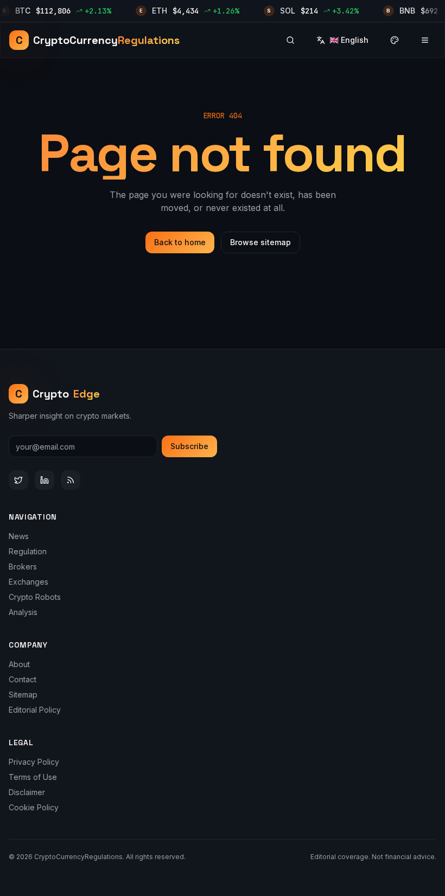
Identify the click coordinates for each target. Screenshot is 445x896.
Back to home (180, 242)
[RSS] (70, 480)
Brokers (23, 566)
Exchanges (28, 581)
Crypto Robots (35, 596)
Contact (22, 679)
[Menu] (425, 40)
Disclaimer (27, 792)
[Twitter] (18, 480)
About (19, 664)
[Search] (290, 40)
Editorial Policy (35, 709)
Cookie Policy (34, 807)
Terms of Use (33, 777)
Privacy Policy (34, 761)
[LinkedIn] (44, 480)
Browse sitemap (260, 242)
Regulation (28, 551)
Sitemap (23, 694)
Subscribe (189, 446)
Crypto (57, 394)
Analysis (23, 612)
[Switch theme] (394, 40)
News (19, 536)
